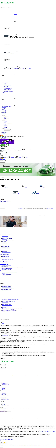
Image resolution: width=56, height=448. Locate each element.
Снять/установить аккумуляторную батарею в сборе (9, 310)
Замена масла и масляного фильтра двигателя (8, 301)
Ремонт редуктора (4, 243)
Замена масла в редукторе (5, 303)
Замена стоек (4, 241)
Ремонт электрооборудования (4, 254)
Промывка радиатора (5, 266)
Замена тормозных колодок (6, 248)
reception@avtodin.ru (3, 368)
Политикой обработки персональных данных (34, 445)
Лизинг (5, 90)
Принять (2, 447)
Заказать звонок (8, 411)
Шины (3, 321)
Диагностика (5, 125)
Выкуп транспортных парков (8, 88)
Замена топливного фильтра (6, 306)
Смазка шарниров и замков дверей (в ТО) (8, 309)
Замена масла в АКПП (5, 302)
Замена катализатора (5, 262)
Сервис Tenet (4, 111)
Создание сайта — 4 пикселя (4, 440)
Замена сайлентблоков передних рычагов (8, 240)
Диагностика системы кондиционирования (8, 288)
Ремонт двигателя (2, 270)
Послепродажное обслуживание (8, 91)
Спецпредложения (4, 112)
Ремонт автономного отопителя (6, 269)
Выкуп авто (5, 121)
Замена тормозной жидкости (6, 247)
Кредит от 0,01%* (6, 118)
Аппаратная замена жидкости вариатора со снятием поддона (10, 299)
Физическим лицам (4, 82)
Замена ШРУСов (4, 239)
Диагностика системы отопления (6, 289)
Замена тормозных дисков (5, 246)
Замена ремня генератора (5, 256)
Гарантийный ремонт (5, 395)
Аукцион (3, 92)
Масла (3, 323)
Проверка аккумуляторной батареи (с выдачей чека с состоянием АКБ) (12, 308)
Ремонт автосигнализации (5, 255)
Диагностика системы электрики (6, 287)
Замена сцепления (4, 251)
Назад (2, 147)
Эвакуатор (5, 127)
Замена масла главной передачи (6, 304)
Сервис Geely (4, 110)
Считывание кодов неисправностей (7, 274)
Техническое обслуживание (7, 123)
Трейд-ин (5, 83)
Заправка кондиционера (5, 267)
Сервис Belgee (4, 108)
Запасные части (4, 394)
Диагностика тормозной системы (6, 286)
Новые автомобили (4, 383)
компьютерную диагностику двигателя (9, 342)
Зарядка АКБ (4, 307)
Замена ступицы (4, 242)
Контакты (3, 404)
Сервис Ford (3, 109)
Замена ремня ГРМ (4, 273)
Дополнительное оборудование (8, 119)
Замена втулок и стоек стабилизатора (7, 238)
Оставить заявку (3, 208)
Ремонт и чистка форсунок (5, 275)
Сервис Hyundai (4, 107)
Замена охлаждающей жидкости (6, 265)
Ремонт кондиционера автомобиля (7, 268)
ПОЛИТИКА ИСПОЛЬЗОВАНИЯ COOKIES (6, 439)
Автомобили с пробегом (5, 384)
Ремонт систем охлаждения (4, 264)
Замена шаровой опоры (5, 237)
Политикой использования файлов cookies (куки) (20, 445)
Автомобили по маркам (7, 129)
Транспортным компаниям (7, 89)
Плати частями (6, 86)
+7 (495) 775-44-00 (2, 5)
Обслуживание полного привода (6, 252)
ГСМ (2, 322)
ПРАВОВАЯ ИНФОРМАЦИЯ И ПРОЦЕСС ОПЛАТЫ (47, 431)
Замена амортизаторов (5, 236)
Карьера (3, 403)
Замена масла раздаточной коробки (7, 305)
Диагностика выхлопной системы (7, 285)
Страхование (4, 387)
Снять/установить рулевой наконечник (7, 259)
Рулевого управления (5, 335)
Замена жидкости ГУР (5, 300)
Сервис (5, 124)
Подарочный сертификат (7, 85)
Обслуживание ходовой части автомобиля (6, 234)
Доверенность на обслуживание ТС (7, 106)
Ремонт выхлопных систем (4, 261)
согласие (20, 208)
